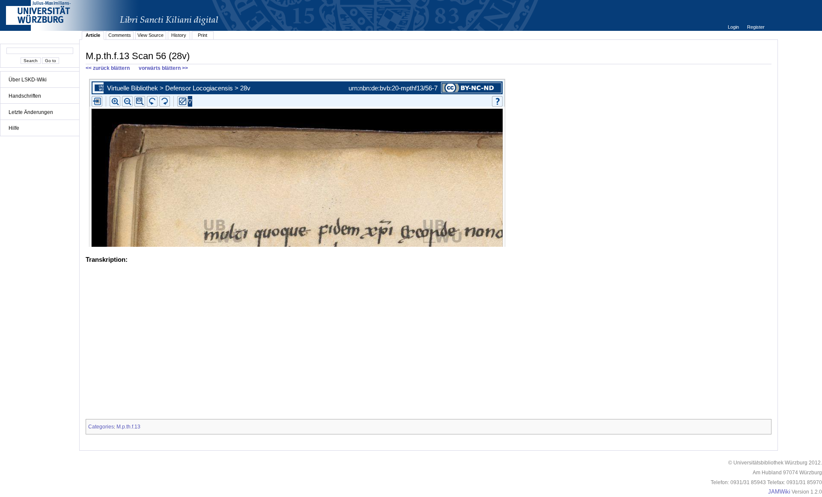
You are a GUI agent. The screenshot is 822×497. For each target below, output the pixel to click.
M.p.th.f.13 (128, 427)
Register (756, 27)
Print (202, 35)
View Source (150, 35)
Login (734, 27)
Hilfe (14, 128)
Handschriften (25, 96)
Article (93, 35)
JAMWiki (779, 492)
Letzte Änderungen (31, 112)
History (178, 35)
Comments (119, 35)
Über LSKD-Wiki (28, 80)
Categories (101, 427)
